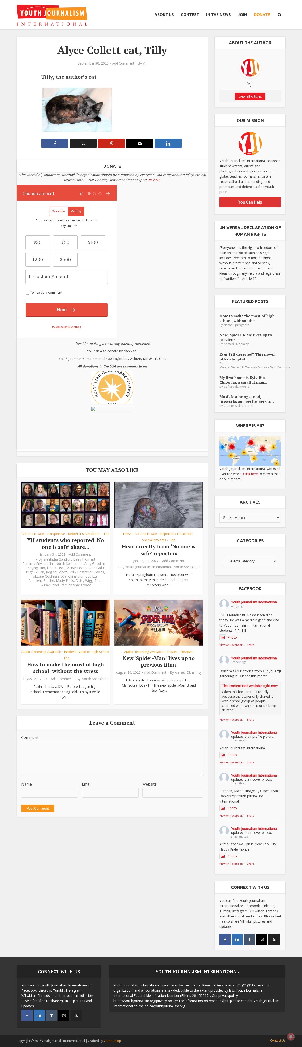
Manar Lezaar (77, 568)
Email (86, 784)
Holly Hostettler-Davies (86, 572)
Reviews (187, 651)
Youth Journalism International (148, 567)
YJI (145, 63)
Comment (29, 737)
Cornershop (112, 1041)
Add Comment (123, 63)
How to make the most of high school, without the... (247, 318)
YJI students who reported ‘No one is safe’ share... (65, 543)
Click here (250, 474)
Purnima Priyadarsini (38, 564)
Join (242, 14)
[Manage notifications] (291, 1036)
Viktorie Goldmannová (49, 576)
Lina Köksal (55, 568)
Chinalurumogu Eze (83, 576)
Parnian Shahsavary (76, 585)
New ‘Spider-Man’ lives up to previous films (159, 661)
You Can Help (250, 202)
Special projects (154, 540)
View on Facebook (231, 645)
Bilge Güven (35, 572)
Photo (232, 637)
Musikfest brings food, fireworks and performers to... (246, 399)
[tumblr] (249, 939)
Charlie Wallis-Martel (238, 406)
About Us (164, 14)
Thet (98, 580)
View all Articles (250, 96)
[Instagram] (261, 939)
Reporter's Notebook (84, 533)
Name (26, 784)
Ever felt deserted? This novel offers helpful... (247, 356)
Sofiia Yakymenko (236, 387)
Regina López (56, 572)
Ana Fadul (97, 568)
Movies (172, 651)
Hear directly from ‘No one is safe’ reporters (158, 550)
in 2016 (154, 180)
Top (106, 533)
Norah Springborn (69, 564)
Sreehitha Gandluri (57, 559)
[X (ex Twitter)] (274, 939)
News (127, 533)
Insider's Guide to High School (86, 651)
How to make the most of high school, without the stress (65, 668)
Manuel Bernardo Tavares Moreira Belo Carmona (254, 367)
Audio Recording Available (41, 651)
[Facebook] (225, 939)
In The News (218, 14)
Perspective (56, 533)
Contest (190, 14)
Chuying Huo (35, 568)
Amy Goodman (96, 564)
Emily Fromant (84, 559)
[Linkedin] (237, 939)
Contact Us (277, 1040)
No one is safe (33, 533)
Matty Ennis (65, 580)
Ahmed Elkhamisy (188, 672)
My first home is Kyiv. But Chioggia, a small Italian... (243, 380)
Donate (262, 14)
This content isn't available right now (250, 686)
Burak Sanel (50, 585)
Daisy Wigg (84, 580)
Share (250, 645)
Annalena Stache (41, 580)
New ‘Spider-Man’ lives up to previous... (245, 337)
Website (149, 784)
